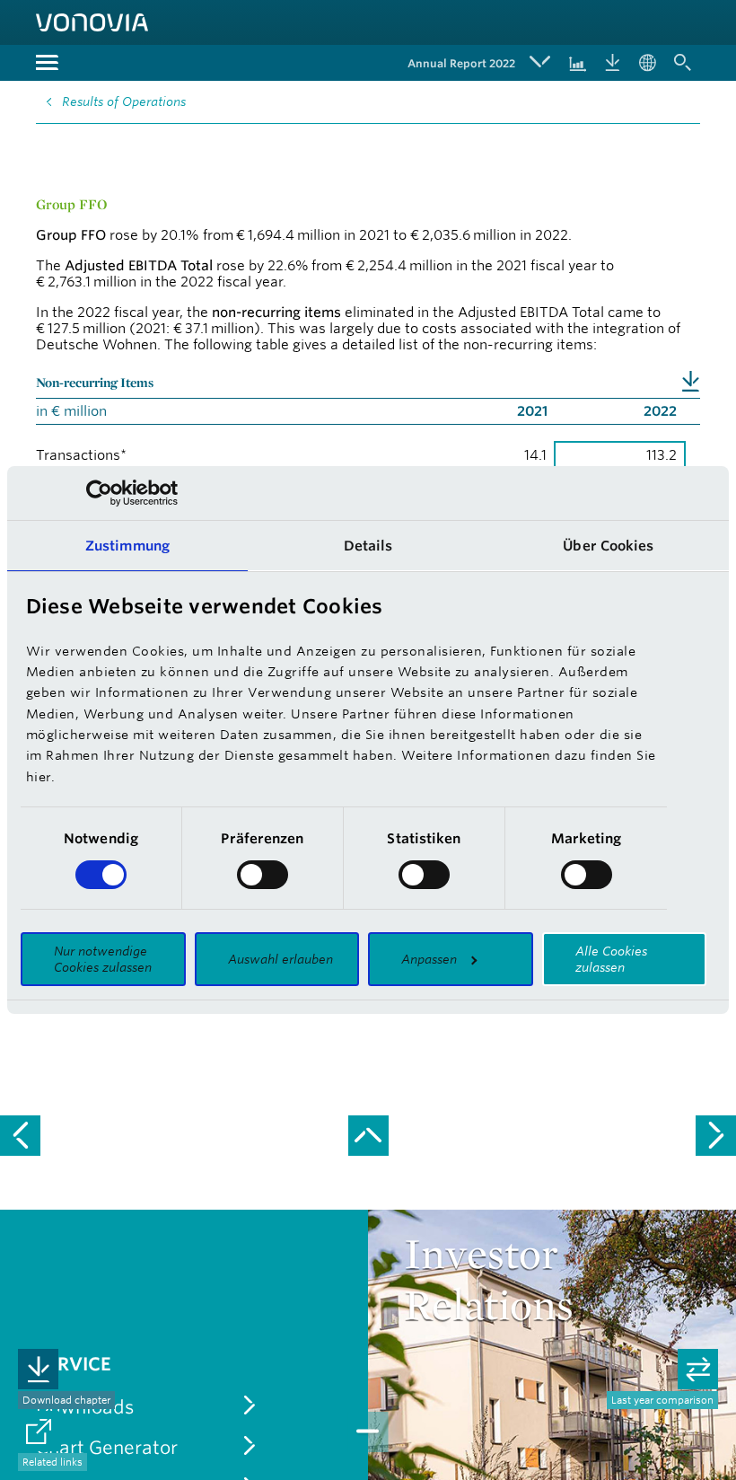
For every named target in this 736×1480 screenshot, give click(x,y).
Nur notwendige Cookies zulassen (103, 959)
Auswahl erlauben (280, 959)
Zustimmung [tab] (127, 545)
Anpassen (429, 959)
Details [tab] (368, 545)
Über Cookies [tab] (608, 545)
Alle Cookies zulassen (611, 959)
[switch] (262, 874)
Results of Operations (124, 101)
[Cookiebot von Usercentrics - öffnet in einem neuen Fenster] (99, 493)
